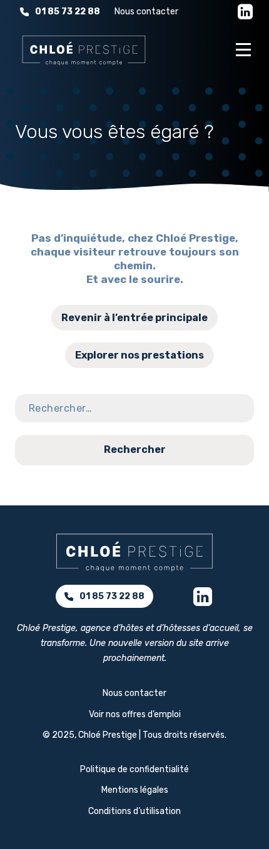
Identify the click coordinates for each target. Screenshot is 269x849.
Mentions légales (134, 790)
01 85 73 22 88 (67, 11)
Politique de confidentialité (134, 769)
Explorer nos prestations (139, 355)
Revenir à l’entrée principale (134, 318)
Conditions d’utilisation (134, 811)
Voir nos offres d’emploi (135, 714)
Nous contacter (146, 11)
